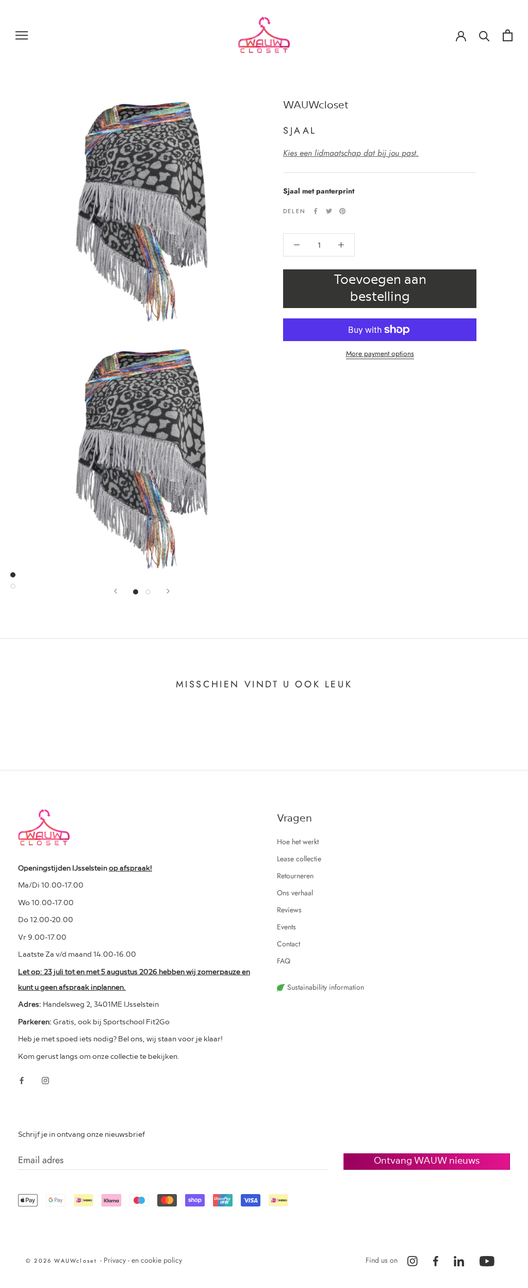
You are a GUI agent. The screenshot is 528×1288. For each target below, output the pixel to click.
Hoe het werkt (298, 841)
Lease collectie (299, 859)
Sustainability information (324, 987)
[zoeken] (484, 35)
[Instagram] (45, 1080)
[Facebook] (315, 211)
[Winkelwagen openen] (508, 35)
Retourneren (295, 876)
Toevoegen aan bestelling (380, 287)
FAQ (283, 961)
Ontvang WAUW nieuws (427, 1160)
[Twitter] (329, 211)
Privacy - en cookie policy (143, 1260)
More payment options (380, 353)
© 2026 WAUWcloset (63, 1261)
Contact (288, 944)
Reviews (289, 910)
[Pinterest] (342, 211)
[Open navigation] (21, 34)
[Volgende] (168, 591)
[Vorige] (115, 591)
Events (286, 927)
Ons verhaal (295, 893)
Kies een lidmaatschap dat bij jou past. (351, 153)
